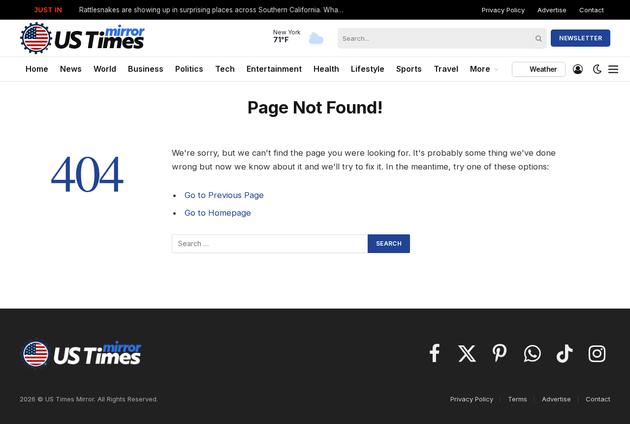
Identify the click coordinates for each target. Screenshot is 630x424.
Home (37, 69)
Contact (591, 10)
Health (326, 69)
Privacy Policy (503, 10)
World (105, 69)
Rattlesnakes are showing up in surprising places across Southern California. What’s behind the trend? (214, 10)
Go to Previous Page (224, 195)
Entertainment (274, 69)
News (71, 69)
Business (145, 69)
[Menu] (614, 69)
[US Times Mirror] (83, 38)
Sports (409, 69)
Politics (189, 69)
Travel (446, 69)
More (480, 69)
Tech (225, 69)
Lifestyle (367, 69)
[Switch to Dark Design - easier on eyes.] (597, 69)
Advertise (552, 10)
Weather (542, 69)
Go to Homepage (218, 213)
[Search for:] (270, 243)
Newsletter (580, 38)
